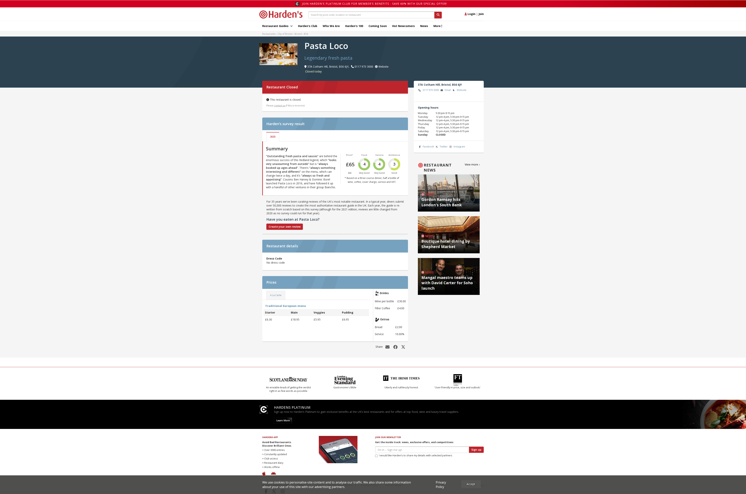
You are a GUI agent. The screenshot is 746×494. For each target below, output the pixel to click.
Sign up (476, 449)
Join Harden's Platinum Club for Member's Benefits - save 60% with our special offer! (374, 3)
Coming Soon (378, 26)
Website (461, 90)
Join (481, 14)
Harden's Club (307, 26)
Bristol (298, 33)
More (437, 26)
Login (471, 14)
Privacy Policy (441, 484)
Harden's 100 (354, 26)
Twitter (444, 146)
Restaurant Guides (275, 26)
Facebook (428, 146)
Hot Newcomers (403, 26)
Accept (471, 484)
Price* (349, 154)
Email (448, 90)
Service (379, 154)
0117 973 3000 (431, 90)
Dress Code (274, 258)
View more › (472, 164)
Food (364, 154)
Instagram (459, 146)
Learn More (283, 420)
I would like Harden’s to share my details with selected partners (415, 455)
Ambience (394, 154)
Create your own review (285, 226)
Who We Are (331, 26)
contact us (279, 105)
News (424, 26)
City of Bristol (285, 33)
